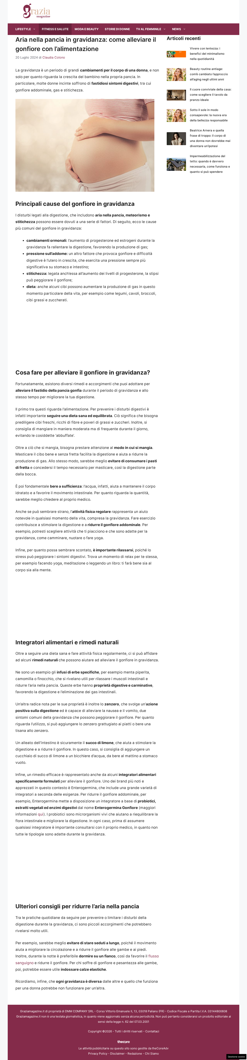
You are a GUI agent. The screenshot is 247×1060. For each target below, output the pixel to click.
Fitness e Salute (55, 29)
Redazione (135, 1053)
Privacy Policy (97, 1053)
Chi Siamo (152, 1053)
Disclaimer (117, 1053)
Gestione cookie (236, 1056)
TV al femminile (148, 29)
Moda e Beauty (87, 29)
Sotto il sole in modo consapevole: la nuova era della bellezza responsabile (209, 115)
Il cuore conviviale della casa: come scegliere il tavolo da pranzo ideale (210, 95)
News (176, 29)
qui (40, 814)
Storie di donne (117, 29)
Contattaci (152, 1031)
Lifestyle (23, 29)
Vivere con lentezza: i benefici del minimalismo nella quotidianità (207, 54)
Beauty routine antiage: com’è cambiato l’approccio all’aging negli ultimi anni (209, 74)
